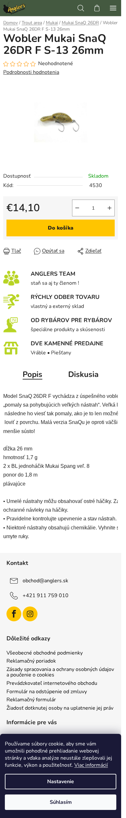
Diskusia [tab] (83, 374)
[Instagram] (30, 613)
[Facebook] (13, 613)
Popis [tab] (32, 374)
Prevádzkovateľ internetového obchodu (51, 683)
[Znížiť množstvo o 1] (77, 208)
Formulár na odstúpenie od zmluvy (46, 692)
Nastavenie (60, 781)
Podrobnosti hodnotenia (31, 72)
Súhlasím (61, 802)
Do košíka (60, 228)
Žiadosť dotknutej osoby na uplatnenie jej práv (59, 708)
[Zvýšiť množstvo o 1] (109, 208)
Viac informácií (91, 765)
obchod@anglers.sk (45, 580)
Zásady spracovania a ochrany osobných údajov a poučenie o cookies (60, 672)
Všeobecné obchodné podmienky (44, 653)
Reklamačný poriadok (31, 661)
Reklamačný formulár (31, 700)
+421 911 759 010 (45, 595)
